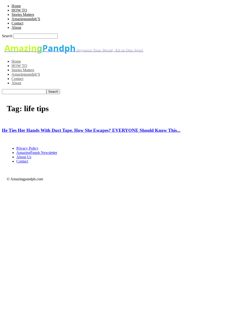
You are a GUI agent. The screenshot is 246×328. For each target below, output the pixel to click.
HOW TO (19, 10)
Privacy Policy (27, 148)
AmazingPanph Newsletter (36, 153)
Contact (17, 23)
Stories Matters (23, 14)
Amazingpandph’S (26, 19)
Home (16, 6)
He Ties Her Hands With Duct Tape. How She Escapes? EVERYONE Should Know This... (91, 130)
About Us (23, 157)
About (16, 27)
